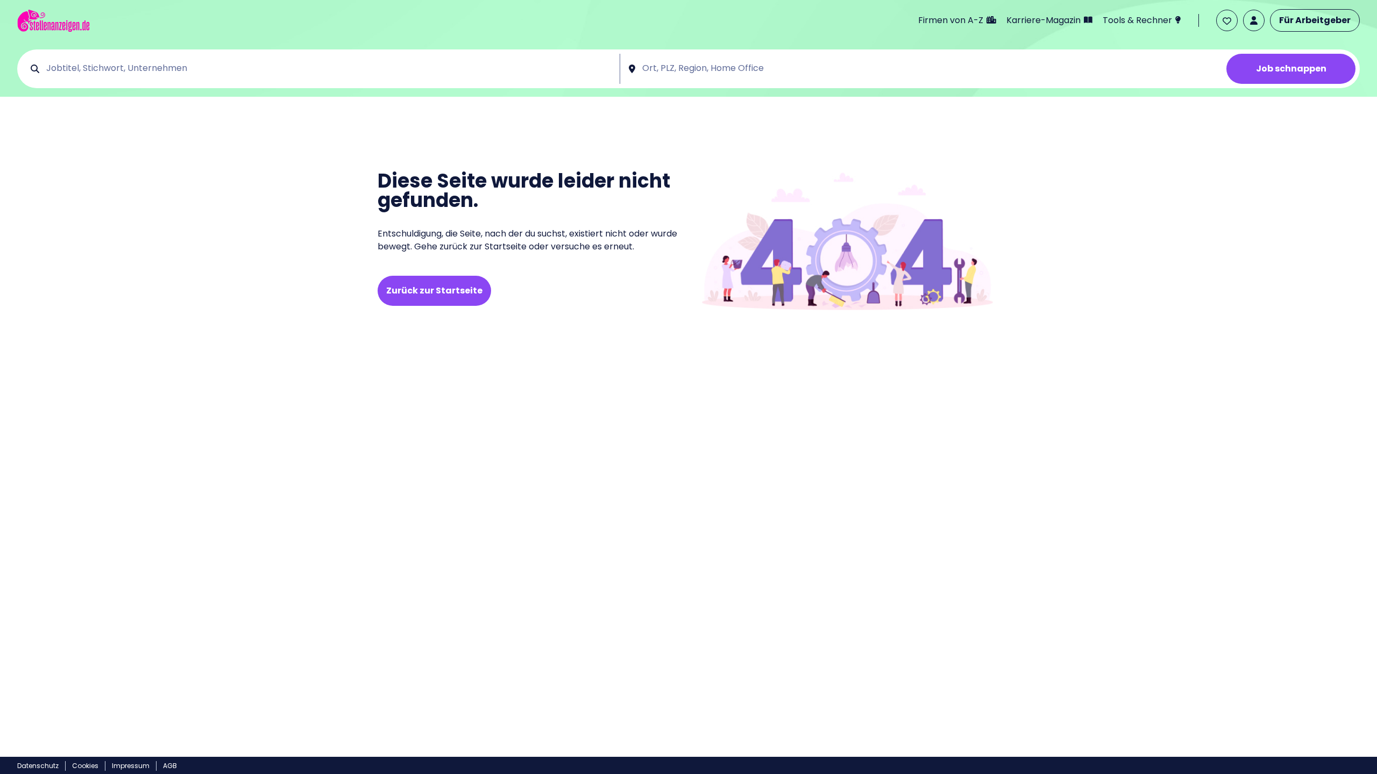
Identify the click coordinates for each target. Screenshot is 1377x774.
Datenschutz (38, 765)
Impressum (131, 765)
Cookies (85, 765)
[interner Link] (53, 21)
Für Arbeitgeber (1315, 20)
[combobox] (329, 68)
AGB (170, 765)
